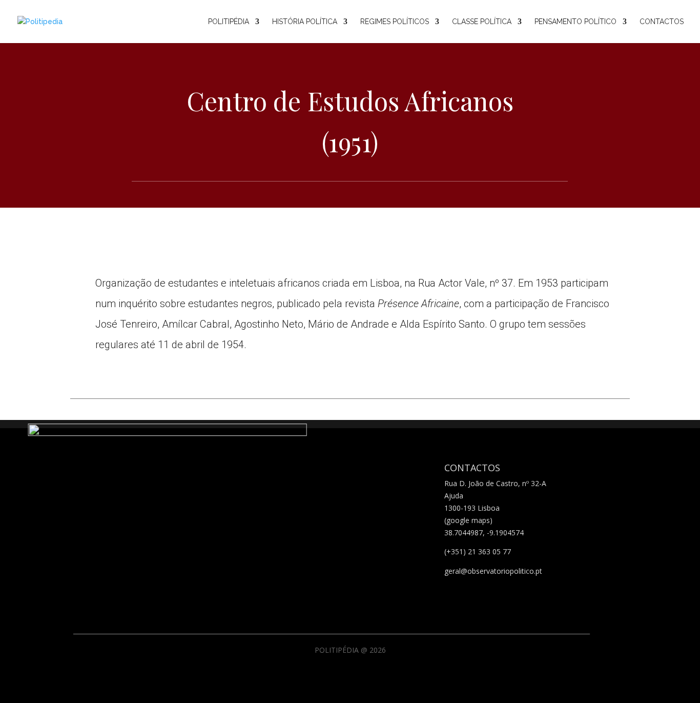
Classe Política (481, 22)
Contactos (662, 22)
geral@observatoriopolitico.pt (493, 571)
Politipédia (228, 22)
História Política (304, 22)
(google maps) (468, 520)
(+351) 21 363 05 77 (477, 551)
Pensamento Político (575, 22)
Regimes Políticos (394, 22)
